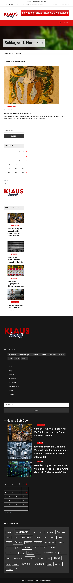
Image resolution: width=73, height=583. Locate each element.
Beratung (61, 532)
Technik (26, 563)
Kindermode (10, 548)
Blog (10, 371)
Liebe (36, 548)
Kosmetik (27, 548)
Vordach (58, 564)
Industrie (61, 542)
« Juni (5, 183)
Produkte (14, 254)
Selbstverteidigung (18, 558)
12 (12, 164)
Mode (30, 553)
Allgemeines (12, 106)
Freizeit (43, 355)
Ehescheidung (26, 537)
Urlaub (17, 358)
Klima (18, 548)
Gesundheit (52, 355)
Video (49, 564)
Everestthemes (47, 580)
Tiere (10, 358)
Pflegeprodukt (50, 553)
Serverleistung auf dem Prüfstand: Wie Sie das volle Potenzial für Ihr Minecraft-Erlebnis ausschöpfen (51, 469)
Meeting (22, 553)
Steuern (15, 564)
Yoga (17, 569)
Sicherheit (30, 558)
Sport (57, 558)
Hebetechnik (49, 542)
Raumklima (62, 553)
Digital (15, 537)
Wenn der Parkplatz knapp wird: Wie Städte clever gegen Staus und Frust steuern (15, 233)
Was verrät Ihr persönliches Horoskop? (18, 113)
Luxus (52, 547)
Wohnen (24, 358)
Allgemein (22, 531)
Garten (18, 542)
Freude (8, 542)
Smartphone (41, 558)
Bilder (8, 537)
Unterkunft (39, 564)
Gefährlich (28, 542)
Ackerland (9, 532)
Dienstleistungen (24, 355)
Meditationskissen (11, 553)
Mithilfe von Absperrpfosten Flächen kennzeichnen (16, 284)
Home (11, 367)
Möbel (37, 553)
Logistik (43, 548)
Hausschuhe (38, 542)
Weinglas (9, 569)
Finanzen (35, 355)
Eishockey (38, 537)
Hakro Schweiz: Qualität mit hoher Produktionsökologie (15, 260)
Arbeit (34, 532)
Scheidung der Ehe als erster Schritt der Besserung (15, 307)
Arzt (41, 532)
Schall (8, 558)
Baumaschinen (49, 532)
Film (45, 537)
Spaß (49, 558)
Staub (8, 564)
